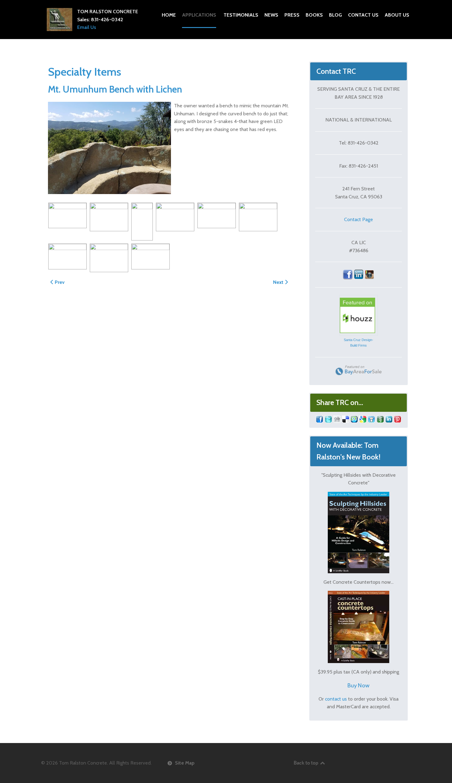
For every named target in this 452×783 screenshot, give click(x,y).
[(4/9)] (175, 217)
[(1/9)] (67, 216)
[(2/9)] (109, 217)
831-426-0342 (107, 19)
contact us (336, 699)
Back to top (306, 762)
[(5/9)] (216, 216)
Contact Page (358, 219)
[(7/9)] (67, 256)
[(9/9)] (150, 256)
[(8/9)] (109, 258)
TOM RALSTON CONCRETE (107, 11)
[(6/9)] (258, 217)
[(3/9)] (142, 221)
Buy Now (358, 685)
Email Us (86, 27)
